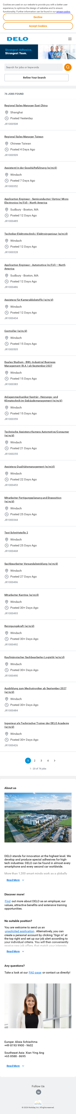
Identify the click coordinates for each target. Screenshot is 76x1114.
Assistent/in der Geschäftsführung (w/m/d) (30, 167)
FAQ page (35, 972)
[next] (55, 761)
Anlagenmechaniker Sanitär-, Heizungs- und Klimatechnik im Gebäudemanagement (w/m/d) (33, 398)
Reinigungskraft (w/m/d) (19, 626)
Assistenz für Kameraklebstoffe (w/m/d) (28, 299)
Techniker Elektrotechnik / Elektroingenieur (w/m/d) (36, 233)
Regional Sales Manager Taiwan (23, 136)
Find (8, 901)
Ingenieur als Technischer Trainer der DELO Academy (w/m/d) (36, 725)
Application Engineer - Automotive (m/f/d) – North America (34, 266)
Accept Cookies (38, 26)
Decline (38, 17)
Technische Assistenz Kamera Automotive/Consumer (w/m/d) (36, 433)
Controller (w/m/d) (15, 330)
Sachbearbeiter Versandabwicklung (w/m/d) (31, 563)
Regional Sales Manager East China (26, 105)
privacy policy (63, 11)
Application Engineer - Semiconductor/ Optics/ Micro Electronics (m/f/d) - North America (36, 200)
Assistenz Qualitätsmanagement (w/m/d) (29, 466)
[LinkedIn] (38, 1092)
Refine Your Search (34, 77)
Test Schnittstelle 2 (16, 532)
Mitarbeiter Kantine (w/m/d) (21, 594)
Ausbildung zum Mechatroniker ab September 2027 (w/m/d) (35, 690)
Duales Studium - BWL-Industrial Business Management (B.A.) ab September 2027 (30, 364)
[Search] (68, 67)
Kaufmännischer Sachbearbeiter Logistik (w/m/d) (34, 657)
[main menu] (70, 38)
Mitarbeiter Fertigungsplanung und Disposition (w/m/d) (32, 499)
